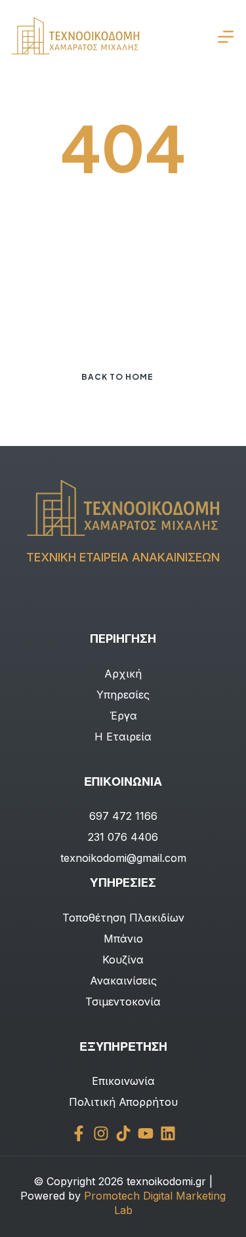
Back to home (117, 377)
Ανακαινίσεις (123, 980)
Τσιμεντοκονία (123, 1001)
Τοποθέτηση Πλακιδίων (123, 917)
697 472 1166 (123, 815)
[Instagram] (101, 1133)
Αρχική (123, 673)
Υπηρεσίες (123, 694)
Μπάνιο (123, 938)
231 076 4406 (123, 836)
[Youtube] (146, 1133)
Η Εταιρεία (123, 736)
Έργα (123, 715)
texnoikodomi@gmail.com (123, 857)
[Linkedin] (168, 1133)
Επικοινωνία (123, 1080)
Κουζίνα (123, 959)
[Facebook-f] (79, 1133)
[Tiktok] (123, 1133)
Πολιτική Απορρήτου (123, 1101)
